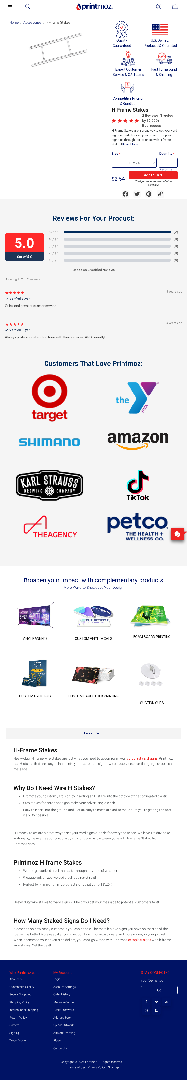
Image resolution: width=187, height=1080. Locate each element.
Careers (14, 1025)
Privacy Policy (97, 1067)
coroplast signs (140, 940)
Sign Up (14, 1033)
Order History (61, 994)
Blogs (57, 1040)
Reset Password (63, 1010)
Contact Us (60, 1048)
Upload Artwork (63, 1025)
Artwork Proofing (64, 1033)
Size (115, 153)
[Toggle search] (27, 6)
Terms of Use (77, 1067)
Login (57, 979)
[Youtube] (166, 1002)
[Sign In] (159, 6)
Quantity (165, 153)
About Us (15, 979)
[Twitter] (156, 1002)
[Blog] (156, 1010)
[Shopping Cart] (175, 6)
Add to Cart (153, 175)
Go (159, 990)
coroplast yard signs (142, 758)
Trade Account (18, 1040)
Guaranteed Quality (21, 987)
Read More (130, 144)
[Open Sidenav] (10, 7)
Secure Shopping (20, 994)
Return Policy (18, 1017)
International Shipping (23, 1010)
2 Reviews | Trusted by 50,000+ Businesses (157, 121)
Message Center (63, 1002)
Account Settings (64, 987)
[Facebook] (146, 1002)
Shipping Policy (19, 1002)
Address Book (62, 1017)
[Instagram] (146, 1010)
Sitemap (113, 1067)
